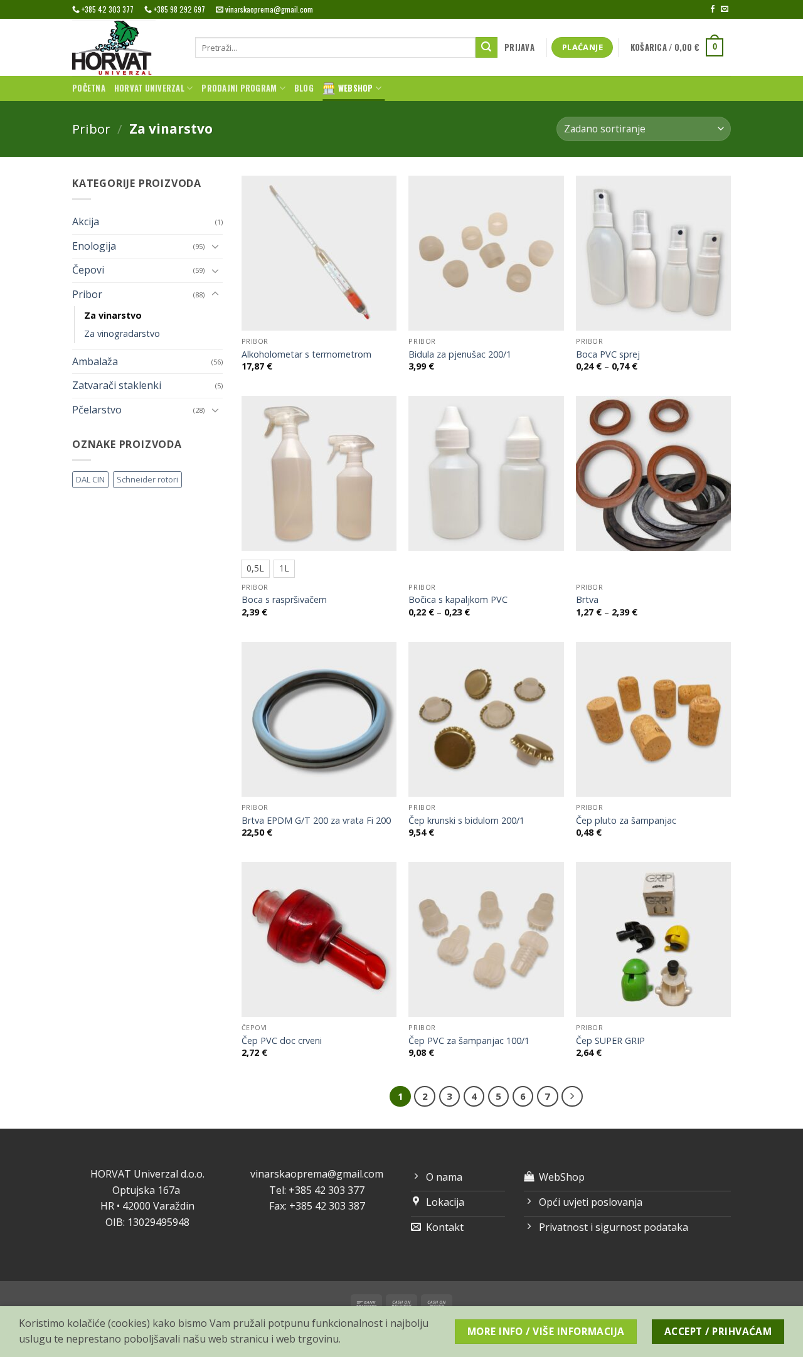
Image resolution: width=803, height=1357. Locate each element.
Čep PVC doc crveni (282, 1040)
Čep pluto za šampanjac (626, 820)
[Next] (572, 1096)
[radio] (255, 568)
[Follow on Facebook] (712, 9)
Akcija (85, 221)
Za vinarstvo (113, 315)
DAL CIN (90, 479)
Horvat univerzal (149, 88)
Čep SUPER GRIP (610, 1040)
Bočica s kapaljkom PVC (458, 599)
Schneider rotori (147, 479)
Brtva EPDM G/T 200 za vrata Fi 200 (316, 820)
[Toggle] (215, 245)
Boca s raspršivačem (284, 599)
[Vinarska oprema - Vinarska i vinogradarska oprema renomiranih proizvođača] (124, 47)
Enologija (94, 246)
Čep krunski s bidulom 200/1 (466, 820)
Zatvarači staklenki (116, 385)
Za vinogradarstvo (122, 333)
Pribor (91, 128)
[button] (519, 47)
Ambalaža (95, 361)
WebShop (355, 88)
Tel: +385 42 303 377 (316, 1190)
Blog (304, 88)
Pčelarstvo (97, 410)
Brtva (587, 599)
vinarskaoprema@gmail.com (316, 1174)
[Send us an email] (724, 9)
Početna (88, 88)
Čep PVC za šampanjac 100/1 (468, 1040)
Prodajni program (239, 88)
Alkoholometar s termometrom (306, 354)
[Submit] (486, 47)
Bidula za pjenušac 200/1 (459, 354)
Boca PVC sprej (608, 354)
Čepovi (88, 270)
